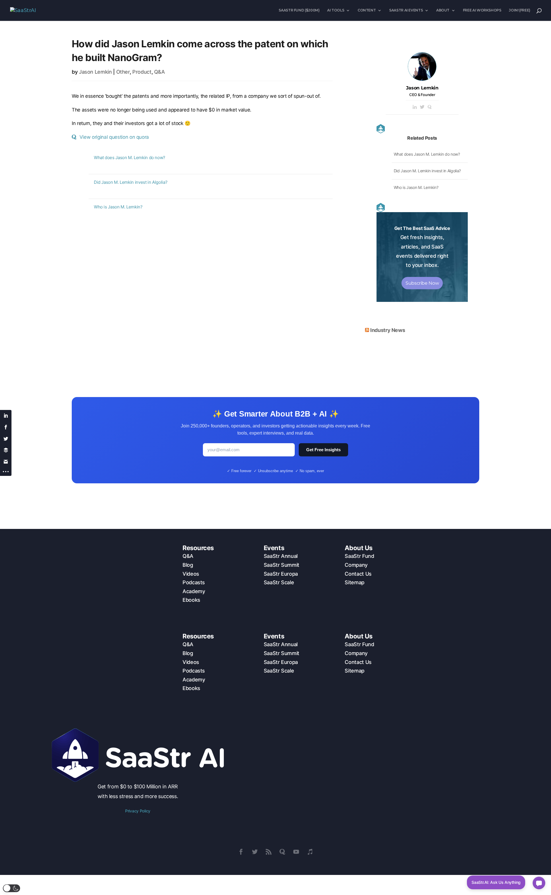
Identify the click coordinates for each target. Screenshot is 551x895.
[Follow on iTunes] (310, 851)
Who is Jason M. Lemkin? (118, 207)
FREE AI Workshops (482, 10)
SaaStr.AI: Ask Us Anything (496, 882)
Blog (188, 565)
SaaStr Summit (281, 565)
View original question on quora (114, 137)
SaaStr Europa (281, 574)
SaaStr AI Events (406, 10)
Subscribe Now (422, 283)
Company (356, 565)
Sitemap (354, 582)
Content (367, 10)
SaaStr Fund (359, 556)
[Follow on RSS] (268, 851)
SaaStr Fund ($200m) (299, 10)
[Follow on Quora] (282, 851)
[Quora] (429, 107)
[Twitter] (422, 107)
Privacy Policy (137, 810)
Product (141, 72)
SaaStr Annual (281, 556)
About (442, 10)
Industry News (387, 330)
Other (123, 72)
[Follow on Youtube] (296, 851)
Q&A (159, 72)
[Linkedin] (414, 107)
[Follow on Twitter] (255, 851)
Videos (191, 574)
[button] (11, 888)
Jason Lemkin (95, 72)
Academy (194, 591)
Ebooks (191, 600)
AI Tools (335, 10)
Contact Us (358, 574)
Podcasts (194, 582)
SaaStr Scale (279, 582)
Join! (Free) (519, 10)
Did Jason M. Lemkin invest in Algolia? (130, 182)
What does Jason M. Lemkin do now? (129, 157)
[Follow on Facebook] (241, 851)
